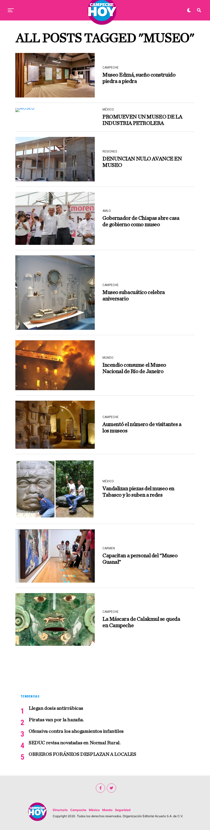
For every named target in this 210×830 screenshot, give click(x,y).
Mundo (107, 810)
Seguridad (123, 810)
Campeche (78, 810)
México (94, 810)
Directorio (60, 810)
